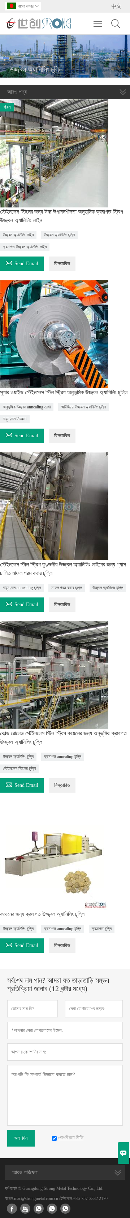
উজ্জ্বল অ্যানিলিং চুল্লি (59, 234)
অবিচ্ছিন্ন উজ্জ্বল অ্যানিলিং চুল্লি (83, 406)
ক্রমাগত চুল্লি (102, 928)
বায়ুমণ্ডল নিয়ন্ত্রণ (15, 418)
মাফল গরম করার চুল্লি (66, 587)
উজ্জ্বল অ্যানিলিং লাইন (18, 234)
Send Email (21, 262)
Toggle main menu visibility (98, 23)
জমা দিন (20, 1138)
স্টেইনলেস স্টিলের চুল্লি (19, 768)
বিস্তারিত (62, 263)
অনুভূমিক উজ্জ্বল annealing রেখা (27, 406)
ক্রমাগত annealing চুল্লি (62, 756)
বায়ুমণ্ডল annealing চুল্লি (22, 587)
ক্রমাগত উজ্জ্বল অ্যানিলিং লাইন (25, 246)
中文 (116, 6)
